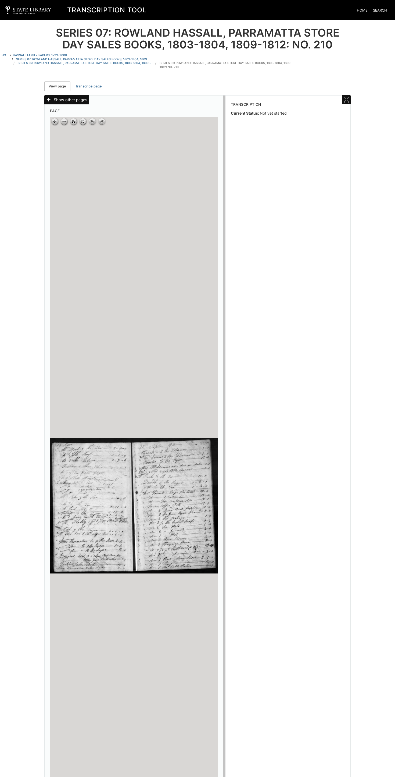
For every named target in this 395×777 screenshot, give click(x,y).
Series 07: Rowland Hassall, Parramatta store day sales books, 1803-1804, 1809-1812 (83, 59)
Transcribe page (88, 86)
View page (59, 86)
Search (380, 10)
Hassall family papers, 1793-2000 (40, 55)
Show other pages (70, 99)
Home (362, 10)
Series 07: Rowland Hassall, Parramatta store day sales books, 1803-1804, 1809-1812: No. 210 (226, 65)
